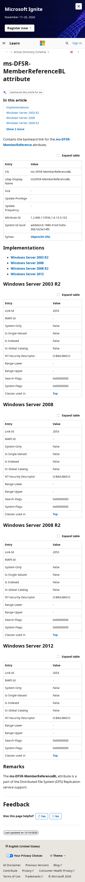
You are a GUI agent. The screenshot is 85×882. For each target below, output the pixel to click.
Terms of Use (11, 876)
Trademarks (33, 876)
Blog (57, 865)
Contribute (10, 871)
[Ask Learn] (71, 52)
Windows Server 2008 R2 (22, 123)
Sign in (77, 43)
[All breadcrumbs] (6, 52)
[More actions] (78, 52)
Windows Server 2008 (20, 118)
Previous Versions (37, 865)
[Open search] (67, 43)
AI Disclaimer (12, 865)
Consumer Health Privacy (55, 871)
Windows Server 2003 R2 (22, 113)
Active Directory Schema (30, 52)
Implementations (17, 107)
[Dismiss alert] (79, 6)
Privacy (26, 871)
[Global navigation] (4, 43)
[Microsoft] (42, 43)
